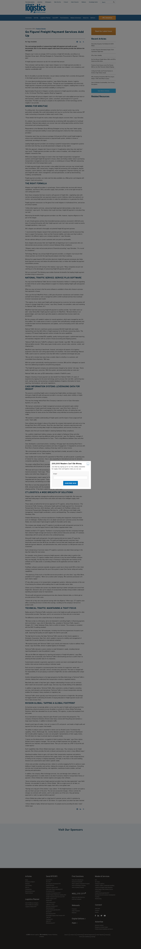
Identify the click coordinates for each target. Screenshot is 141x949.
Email (55, 474)
